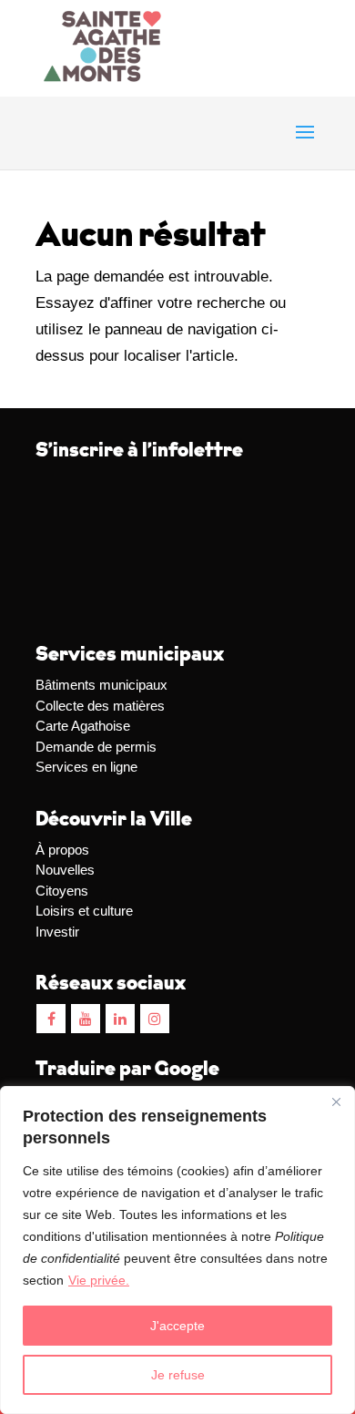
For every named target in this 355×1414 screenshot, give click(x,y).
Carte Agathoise (83, 725)
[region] (177, 1250)
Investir (57, 931)
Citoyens (62, 890)
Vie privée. (98, 1280)
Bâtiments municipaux (101, 684)
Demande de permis (96, 746)
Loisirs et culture (84, 910)
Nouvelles (65, 869)
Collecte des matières (100, 705)
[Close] (336, 1101)
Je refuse (178, 1375)
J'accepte (177, 1325)
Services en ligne (86, 766)
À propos (62, 849)
